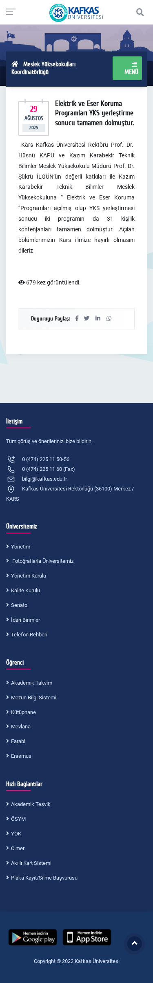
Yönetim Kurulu (28, 576)
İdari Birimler (25, 620)
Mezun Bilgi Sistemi (33, 697)
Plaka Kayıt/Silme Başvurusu (44, 878)
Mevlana (21, 726)
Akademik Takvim (31, 683)
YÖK (16, 834)
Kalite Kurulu (25, 590)
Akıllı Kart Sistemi (31, 863)
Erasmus (21, 756)
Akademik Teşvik (31, 804)
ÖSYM (18, 819)
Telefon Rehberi (29, 634)
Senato (19, 605)
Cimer (17, 848)
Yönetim (20, 547)
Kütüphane (23, 712)
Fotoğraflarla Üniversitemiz (42, 561)
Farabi (18, 741)
